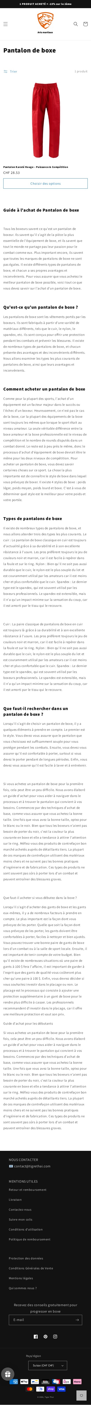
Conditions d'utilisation (26, 1229)
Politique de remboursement (30, 1239)
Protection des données (26, 1258)
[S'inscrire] (77, 1320)
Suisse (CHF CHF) (43, 1365)
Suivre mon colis (20, 1219)
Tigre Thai (49, 1397)
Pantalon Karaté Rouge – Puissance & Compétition (35, 167)
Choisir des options (45, 183)
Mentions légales (21, 1278)
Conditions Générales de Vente (31, 1268)
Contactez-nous (20, 1210)
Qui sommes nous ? (23, 1288)
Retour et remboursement (28, 1190)
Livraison (15, 1200)
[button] (5, 24)
